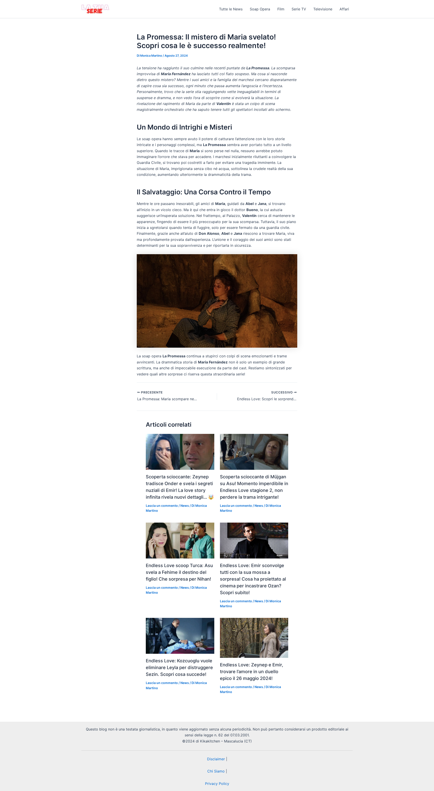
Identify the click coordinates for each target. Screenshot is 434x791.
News (184, 505)
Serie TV (299, 9)
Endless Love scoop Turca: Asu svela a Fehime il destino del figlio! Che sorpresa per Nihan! (179, 572)
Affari (344, 9)
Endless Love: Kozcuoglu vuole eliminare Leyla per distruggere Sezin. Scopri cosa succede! (179, 667)
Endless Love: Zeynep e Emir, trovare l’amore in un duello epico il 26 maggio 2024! (251, 671)
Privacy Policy (217, 783)
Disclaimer (216, 759)
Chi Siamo (216, 771)
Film (280, 9)
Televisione (322, 9)
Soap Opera (260, 9)
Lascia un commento (162, 505)
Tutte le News (231, 9)
